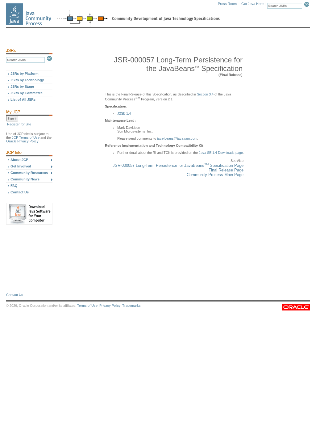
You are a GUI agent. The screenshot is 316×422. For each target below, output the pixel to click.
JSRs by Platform (24, 73)
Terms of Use (87, 305)
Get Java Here (252, 4)
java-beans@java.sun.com (177, 138)
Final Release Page (226, 170)
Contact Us (19, 192)
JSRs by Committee (26, 93)
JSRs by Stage (22, 86)
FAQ (14, 186)
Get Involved (20, 166)
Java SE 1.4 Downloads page (221, 152)
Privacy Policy (109, 305)
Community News (25, 179)
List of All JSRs (22, 99)
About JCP (19, 160)
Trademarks (131, 305)
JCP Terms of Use (26, 137)
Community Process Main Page (215, 174)
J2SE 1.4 (124, 113)
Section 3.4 (205, 94)
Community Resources (29, 173)
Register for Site (19, 124)
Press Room (227, 4)
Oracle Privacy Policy (22, 141)
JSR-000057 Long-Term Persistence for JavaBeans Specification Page (178, 165)
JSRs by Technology (27, 80)
